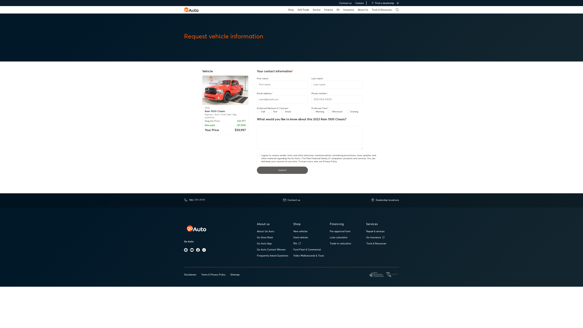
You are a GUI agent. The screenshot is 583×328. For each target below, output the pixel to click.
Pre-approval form (340, 231)
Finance (328, 9)
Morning (320, 111)
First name (263, 78)
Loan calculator (339, 237)
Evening (354, 111)
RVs (295, 243)
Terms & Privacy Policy (213, 274)
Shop (291, 9)
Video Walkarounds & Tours (308, 255)
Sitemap (235, 274)
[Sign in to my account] (398, 3)
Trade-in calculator (340, 243)
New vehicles (300, 231)
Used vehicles (300, 237)
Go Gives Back (265, 237)
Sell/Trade (303, 9)
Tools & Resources (382, 9)
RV (338, 9)
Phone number (320, 93)
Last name (318, 78)
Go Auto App (264, 243)
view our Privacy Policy (325, 161)
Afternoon (337, 111)
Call (263, 111)
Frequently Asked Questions (272, 255)
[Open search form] (397, 10)
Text (275, 111)
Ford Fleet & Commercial (307, 249)
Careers (359, 3)
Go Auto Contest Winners (271, 249)
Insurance (348, 9)
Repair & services (375, 231)
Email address (265, 93)
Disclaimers (190, 274)
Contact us (345, 3)
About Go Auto (265, 231)
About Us (363, 9)
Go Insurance (373, 237)
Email (288, 111)
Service (316, 9)
